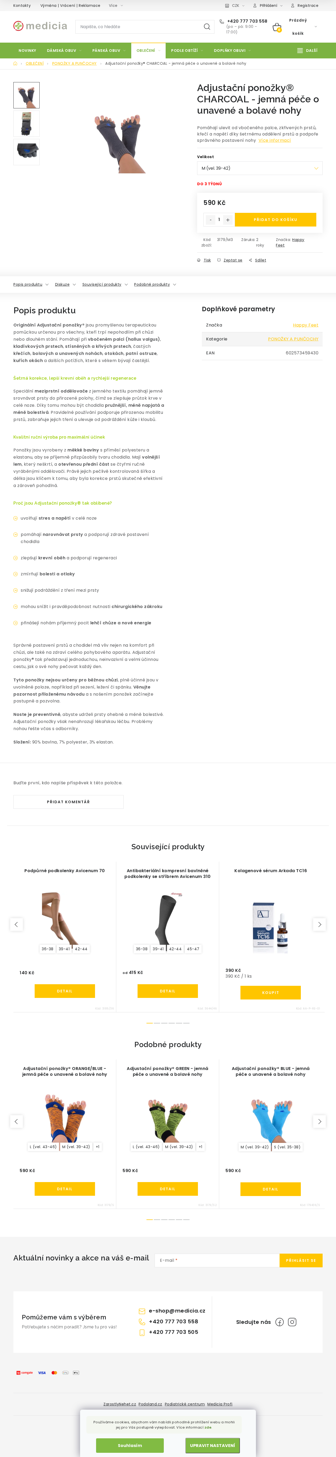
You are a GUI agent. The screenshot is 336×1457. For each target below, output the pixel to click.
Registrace (308, 5)
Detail (65, 991)
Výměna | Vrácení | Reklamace (70, 5)
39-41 (64, 949)
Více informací (275, 140)
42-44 (81, 949)
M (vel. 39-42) (76, 1146)
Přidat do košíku (275, 219)
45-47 (193, 949)
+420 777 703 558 (246, 21)
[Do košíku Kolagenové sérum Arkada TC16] (270, 992)
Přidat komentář (68, 802)
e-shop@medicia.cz (177, 1310)
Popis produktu (27, 284)
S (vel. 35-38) (287, 1147)
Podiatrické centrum (185, 1404)
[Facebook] (279, 1322)
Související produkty (102, 284)
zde (208, 1427)
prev (16, 924)
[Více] (307, 50)
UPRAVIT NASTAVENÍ (212, 1446)
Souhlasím (130, 1446)
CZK (235, 5)
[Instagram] (292, 1322)
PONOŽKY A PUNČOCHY (293, 339)
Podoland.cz (150, 1404)
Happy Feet (305, 325)
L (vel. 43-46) (43, 1146)
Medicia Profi (220, 1404)
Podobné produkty (152, 284)
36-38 (48, 949)
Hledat (207, 27)
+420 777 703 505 (173, 1332)
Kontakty (22, 5)
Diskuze (62, 284)
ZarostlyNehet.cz (119, 1404)
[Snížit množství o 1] (210, 220)
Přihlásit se (301, 1260)
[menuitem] (27, 50)
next (319, 924)
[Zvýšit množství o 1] (228, 220)
